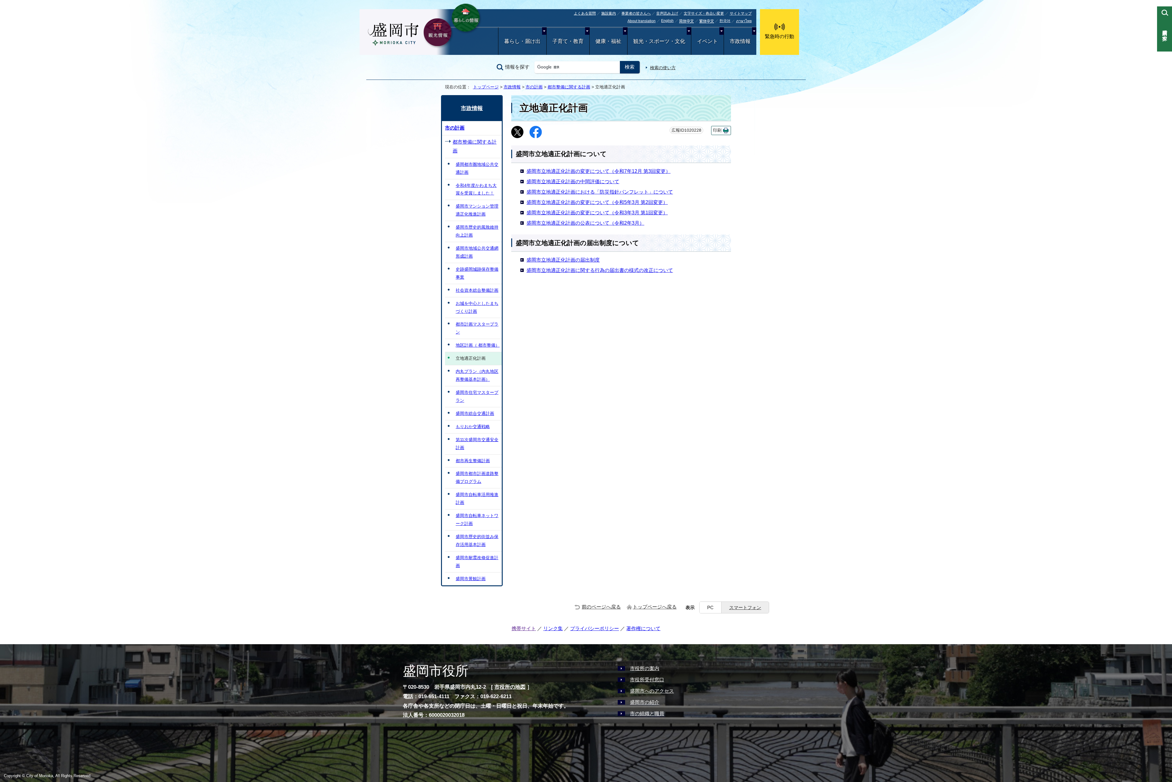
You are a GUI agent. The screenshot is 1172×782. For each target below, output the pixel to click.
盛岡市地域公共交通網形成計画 (477, 252)
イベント (707, 41)
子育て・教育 (568, 41)
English (667, 21)
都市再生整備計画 (473, 460)
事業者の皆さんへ (636, 13)
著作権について (643, 628)
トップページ (486, 86)
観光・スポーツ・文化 (659, 41)
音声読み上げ (667, 13)
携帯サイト (524, 628)
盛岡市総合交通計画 (475, 413)
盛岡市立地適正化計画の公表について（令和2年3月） (585, 223)
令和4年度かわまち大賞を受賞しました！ (476, 189)
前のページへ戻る (601, 606)
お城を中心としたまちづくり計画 (477, 307)
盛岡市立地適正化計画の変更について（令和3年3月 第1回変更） (597, 212)
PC (710, 607)
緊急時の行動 (779, 36)
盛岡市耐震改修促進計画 (477, 561)
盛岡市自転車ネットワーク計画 (477, 519)
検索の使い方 (663, 67)
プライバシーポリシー (594, 628)
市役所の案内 (644, 668)
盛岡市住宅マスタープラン (477, 396)
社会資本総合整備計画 (477, 290)
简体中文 (686, 21)
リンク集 (553, 628)
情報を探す (517, 67)
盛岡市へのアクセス (652, 691)
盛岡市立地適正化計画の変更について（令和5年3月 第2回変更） (597, 202)
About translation (642, 21)
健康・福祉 (608, 41)
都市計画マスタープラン (477, 328)
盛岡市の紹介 (644, 702)
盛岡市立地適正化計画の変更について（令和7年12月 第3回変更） (598, 171)
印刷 (717, 130)
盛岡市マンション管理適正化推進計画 (477, 210)
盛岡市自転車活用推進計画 (477, 498)
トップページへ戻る (655, 606)
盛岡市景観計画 (471, 578)
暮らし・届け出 (522, 41)
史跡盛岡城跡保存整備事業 (477, 273)
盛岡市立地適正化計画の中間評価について (572, 181)
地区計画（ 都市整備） (478, 345)
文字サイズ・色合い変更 (704, 13)
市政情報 (740, 41)
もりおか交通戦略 (473, 426)
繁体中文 (706, 21)
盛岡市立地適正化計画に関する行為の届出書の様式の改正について (599, 270)
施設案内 (608, 13)
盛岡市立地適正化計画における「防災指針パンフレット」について (599, 192)
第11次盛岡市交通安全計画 (477, 443)
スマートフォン (745, 607)
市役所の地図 (510, 687)
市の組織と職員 (647, 713)
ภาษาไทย (744, 21)
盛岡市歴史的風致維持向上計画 (477, 231)
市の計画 (534, 86)
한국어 (724, 21)
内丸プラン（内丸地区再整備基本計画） (477, 375)
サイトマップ (741, 13)
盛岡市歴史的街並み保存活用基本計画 (477, 540)
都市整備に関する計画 (569, 86)
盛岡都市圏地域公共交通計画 (477, 168)
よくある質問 (585, 13)
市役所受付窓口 (647, 679)
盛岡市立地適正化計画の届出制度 (563, 259)
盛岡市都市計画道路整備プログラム (477, 477)
